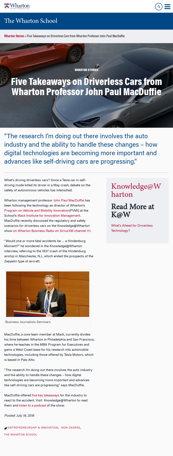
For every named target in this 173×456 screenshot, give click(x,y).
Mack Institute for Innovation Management (49, 216)
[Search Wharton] (158, 6)
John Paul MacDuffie (68, 200)
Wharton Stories (14, 36)
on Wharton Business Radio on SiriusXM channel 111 (52, 231)
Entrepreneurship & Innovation (33, 428)
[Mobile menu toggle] (167, 6)
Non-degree (70, 428)
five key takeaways (45, 395)
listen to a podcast (32, 405)
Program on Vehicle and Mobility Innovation (36, 210)
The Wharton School (20, 435)
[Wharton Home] (17, 6)
